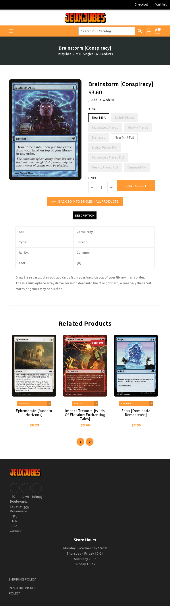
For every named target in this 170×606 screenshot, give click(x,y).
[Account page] (149, 31)
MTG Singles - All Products (94, 54)
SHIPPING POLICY (22, 579)
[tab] (85, 215)
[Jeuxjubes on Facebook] (7, 4)
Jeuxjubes (64, 54)
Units (92, 178)
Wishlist (161, 4)
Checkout (141, 4)
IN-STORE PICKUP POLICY (23, 590)
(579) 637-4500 (25, 502)
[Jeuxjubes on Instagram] (15, 4)
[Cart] (158, 31)
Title (92, 109)
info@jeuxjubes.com (36, 497)
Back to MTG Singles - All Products (88, 201)
